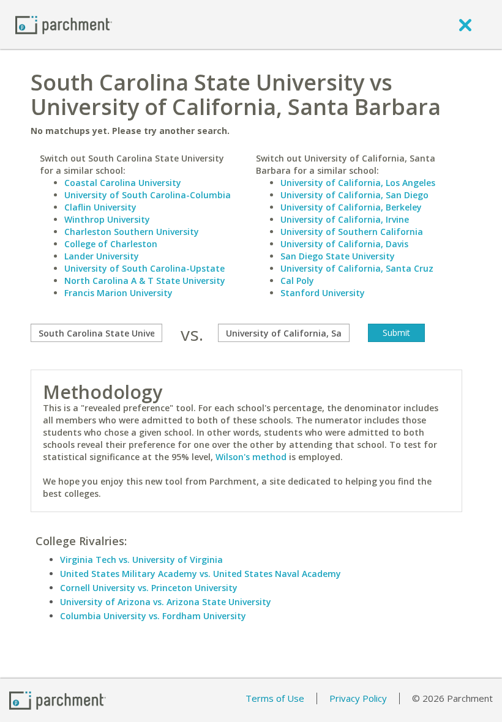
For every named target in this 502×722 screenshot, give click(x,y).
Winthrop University (107, 219)
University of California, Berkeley (351, 207)
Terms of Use (274, 698)
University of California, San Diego (354, 195)
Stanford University (322, 293)
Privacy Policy (358, 698)
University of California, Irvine (344, 219)
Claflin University (100, 207)
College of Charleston (110, 244)
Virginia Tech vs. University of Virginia (141, 559)
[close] (465, 24)
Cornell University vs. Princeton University (149, 588)
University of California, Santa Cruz (356, 268)
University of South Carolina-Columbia (147, 195)
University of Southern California (351, 231)
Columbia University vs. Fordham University (153, 616)
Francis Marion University (118, 293)
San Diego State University (337, 256)
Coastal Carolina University (122, 182)
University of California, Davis (344, 244)
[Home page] (63, 24)
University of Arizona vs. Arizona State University (165, 602)
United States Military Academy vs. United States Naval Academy (200, 573)
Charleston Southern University (131, 231)
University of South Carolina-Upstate (144, 268)
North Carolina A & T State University (144, 280)
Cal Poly (297, 280)
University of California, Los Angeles (357, 182)
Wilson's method (251, 457)
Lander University (101, 256)
